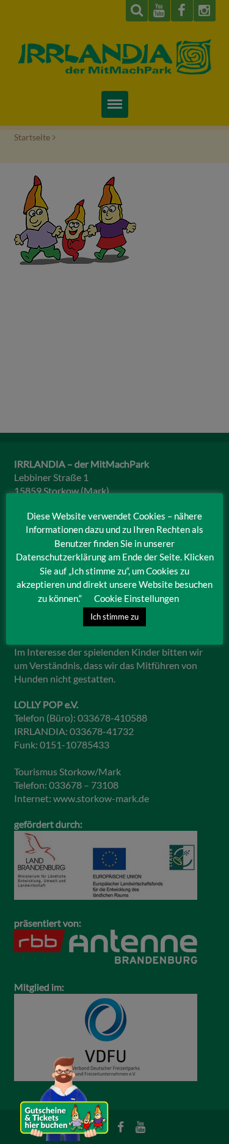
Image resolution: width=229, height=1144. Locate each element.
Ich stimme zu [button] (114, 616)
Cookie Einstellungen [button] (136, 598)
